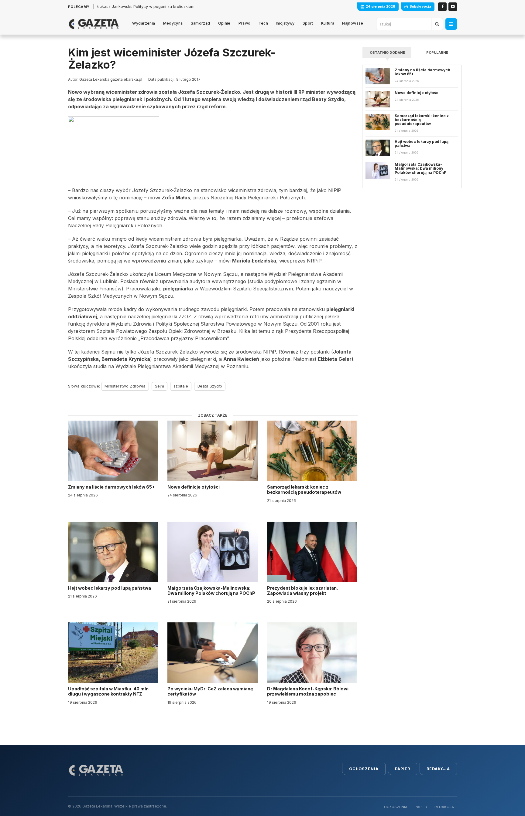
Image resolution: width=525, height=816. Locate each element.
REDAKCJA (444, 807)
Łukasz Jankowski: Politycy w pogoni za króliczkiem (145, 6)
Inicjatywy (285, 23)
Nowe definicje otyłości (194, 486)
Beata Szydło (209, 386)
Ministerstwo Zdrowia (125, 386)
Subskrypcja (420, 6)
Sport (308, 23)
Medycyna (173, 23)
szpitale (180, 386)
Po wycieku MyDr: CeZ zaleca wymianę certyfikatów (210, 691)
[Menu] (451, 24)
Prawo (244, 23)
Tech (263, 23)
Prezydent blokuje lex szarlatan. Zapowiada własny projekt (302, 590)
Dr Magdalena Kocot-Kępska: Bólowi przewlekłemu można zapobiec (307, 691)
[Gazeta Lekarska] (93, 24)
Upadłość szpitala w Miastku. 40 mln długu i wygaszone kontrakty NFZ (108, 691)
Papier (402, 769)
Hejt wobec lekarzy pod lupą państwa (110, 588)
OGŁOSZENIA (395, 807)
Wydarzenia (143, 23)
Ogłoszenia (364, 769)
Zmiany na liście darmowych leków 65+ (112, 486)
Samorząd (200, 23)
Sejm (159, 386)
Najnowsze (352, 23)
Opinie (224, 23)
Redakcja (438, 769)
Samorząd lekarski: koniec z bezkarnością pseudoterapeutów (304, 489)
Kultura (328, 23)
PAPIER (421, 807)
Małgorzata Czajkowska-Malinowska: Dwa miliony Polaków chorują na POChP (211, 590)
